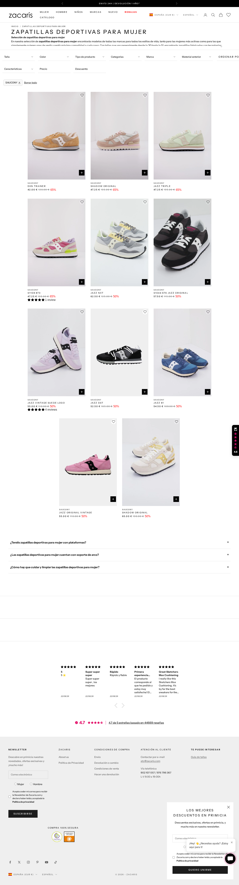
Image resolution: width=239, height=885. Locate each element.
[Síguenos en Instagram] (28, 862)
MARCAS (95, 12)
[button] (36, 299)
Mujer (20, 784)
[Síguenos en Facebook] (10, 862)
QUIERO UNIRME (200, 869)
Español (189, 15)
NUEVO (113, 12)
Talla (7, 56)
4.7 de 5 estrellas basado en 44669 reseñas (136, 722)
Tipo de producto (85, 56)
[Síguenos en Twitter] (19, 862)
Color (43, 56)
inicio (15, 26)
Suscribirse (23, 813)
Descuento (81, 68)
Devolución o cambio (106, 762)
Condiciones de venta (106, 768)
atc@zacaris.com (150, 761)
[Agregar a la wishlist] (145, 311)
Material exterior (191, 56)
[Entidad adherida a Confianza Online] (63, 837)
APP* (153, 3)
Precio (43, 68)
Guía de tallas (199, 757)
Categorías (117, 56)
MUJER (44, 12)
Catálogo (47, 17)
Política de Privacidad (71, 762)
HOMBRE (62, 12)
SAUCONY (33, 183)
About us (64, 757)
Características (13, 68)
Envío (97, 757)
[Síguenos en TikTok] (55, 862)
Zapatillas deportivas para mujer (44, 26)
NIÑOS (79, 12)
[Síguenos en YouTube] (46, 862)
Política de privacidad (187, 860)
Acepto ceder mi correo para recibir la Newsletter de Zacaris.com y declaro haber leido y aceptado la (202, 857)
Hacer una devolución (106, 774)
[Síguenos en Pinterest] (37, 862)
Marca (150, 56)
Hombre (37, 784)
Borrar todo (30, 82)
